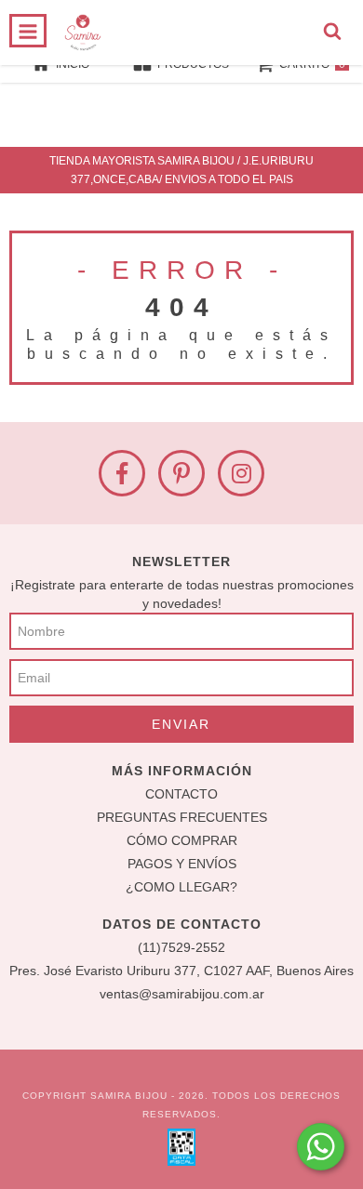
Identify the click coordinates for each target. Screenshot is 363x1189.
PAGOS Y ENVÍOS (182, 863)
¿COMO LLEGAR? (181, 886)
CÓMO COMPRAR (182, 840)
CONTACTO (181, 793)
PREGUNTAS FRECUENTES (182, 817)
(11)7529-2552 (181, 947)
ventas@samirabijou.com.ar (182, 993)
